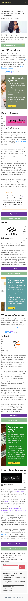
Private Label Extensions (18, 491)
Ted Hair (7, 331)
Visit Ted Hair (14, 415)
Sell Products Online (14, 420)
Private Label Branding (7, 510)
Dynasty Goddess (9, 71)
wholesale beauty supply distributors (11, 328)
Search (4, 564)
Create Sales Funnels (14, 273)
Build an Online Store (14, 218)
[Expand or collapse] (23, 45)
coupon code (20, 197)
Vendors (16, 18)
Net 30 (18, 553)
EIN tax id (3, 534)
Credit (10, 18)
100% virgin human (21, 141)
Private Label (8, 332)
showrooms (7, 501)
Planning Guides (6, 2)
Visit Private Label (14, 544)
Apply (16, 71)
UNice (6, 73)
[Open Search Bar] (23, 2)
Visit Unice (14, 268)
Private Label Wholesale (15, 508)
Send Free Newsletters (14, 548)
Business (4, 18)
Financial (14, 553)
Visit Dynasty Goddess (14, 214)
